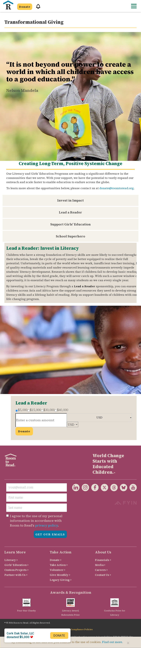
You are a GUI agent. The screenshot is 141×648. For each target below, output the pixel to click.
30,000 (49, 409)
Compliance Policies (81, 629)
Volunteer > (57, 570)
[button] (37, 8)
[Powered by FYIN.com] (125, 502)
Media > (100, 565)
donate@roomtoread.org (116, 188)
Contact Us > (103, 575)
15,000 (35, 409)
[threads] (113, 488)
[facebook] (94, 488)
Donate (24, 7)
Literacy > (11, 560)
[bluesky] (122, 488)
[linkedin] (75, 488)
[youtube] (132, 488)
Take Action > (59, 565)
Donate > (56, 560)
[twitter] (103, 488)
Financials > (103, 560)
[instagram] (84, 488)
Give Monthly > (60, 575)
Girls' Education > (16, 565)
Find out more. (112, 642)
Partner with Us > (16, 575)
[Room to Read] (8, 5)
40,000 (62, 409)
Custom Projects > (16, 570)
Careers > (101, 570)
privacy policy (46, 525)
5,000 (22, 409)
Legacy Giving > (61, 580)
